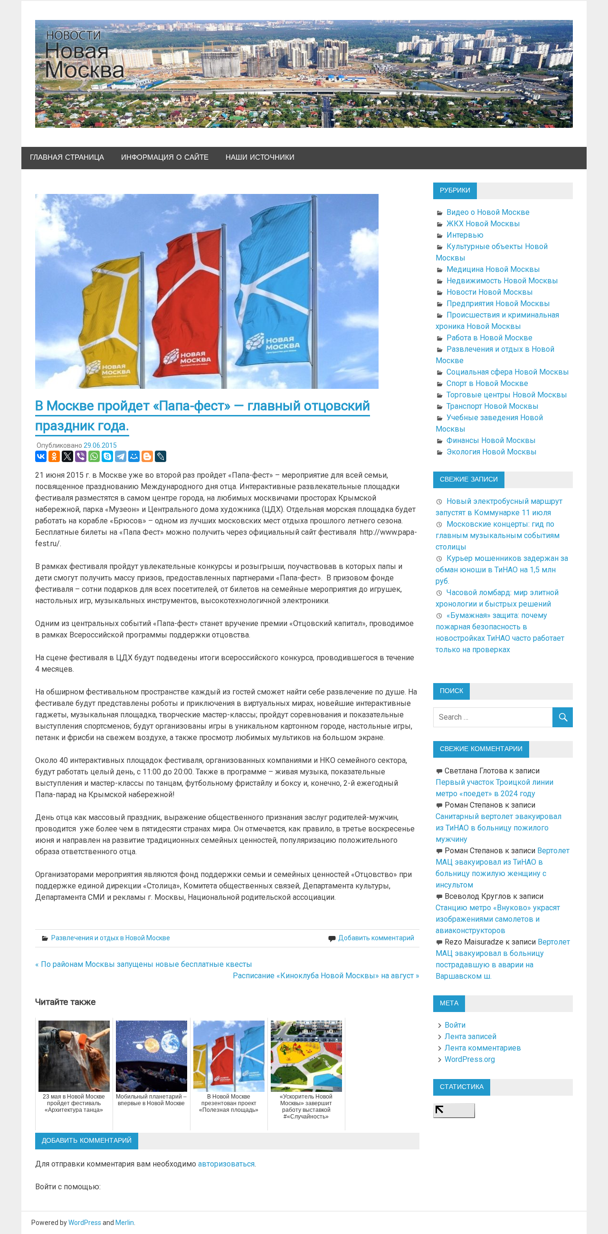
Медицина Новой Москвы (493, 269)
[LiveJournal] (160, 456)
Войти (455, 1025)
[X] (67, 456)
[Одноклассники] (54, 456)
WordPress (84, 1222)
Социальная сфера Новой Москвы (507, 371)
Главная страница (67, 157)
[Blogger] (147, 456)
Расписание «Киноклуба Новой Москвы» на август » (326, 975)
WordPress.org (470, 1059)
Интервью (465, 235)
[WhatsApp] (94, 456)
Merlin (124, 1222)
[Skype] (107, 456)
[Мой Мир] (134, 456)
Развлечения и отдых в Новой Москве (110, 938)
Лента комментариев (483, 1047)
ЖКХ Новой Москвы (483, 223)
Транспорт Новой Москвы (492, 406)
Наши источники (260, 157)
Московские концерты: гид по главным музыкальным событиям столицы (498, 535)
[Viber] (80, 456)
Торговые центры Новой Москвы (506, 394)
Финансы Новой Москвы (491, 440)
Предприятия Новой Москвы (498, 303)
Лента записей (470, 1036)
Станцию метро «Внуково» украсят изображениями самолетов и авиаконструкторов (498, 919)
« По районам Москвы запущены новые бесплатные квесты (143, 964)
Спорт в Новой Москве (487, 383)
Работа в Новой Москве (489, 337)
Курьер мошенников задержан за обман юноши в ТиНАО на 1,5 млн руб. (502, 570)
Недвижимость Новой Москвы (502, 280)
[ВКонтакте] (41, 456)
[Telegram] (120, 456)
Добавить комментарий (376, 938)
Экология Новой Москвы (491, 451)
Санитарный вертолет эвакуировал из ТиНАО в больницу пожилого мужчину (498, 828)
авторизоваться (226, 1163)
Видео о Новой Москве (488, 212)
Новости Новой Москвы (489, 292)
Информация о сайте (165, 157)
